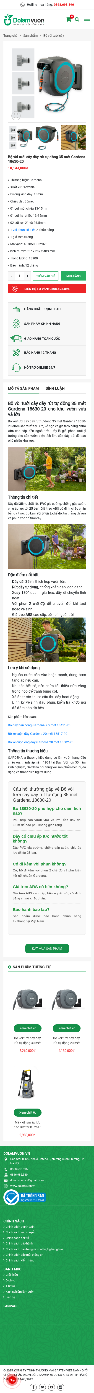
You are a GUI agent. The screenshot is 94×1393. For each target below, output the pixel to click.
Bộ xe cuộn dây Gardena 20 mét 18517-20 (37, 734)
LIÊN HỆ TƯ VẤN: (47, 289)
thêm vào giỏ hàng (45, 278)
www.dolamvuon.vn (22, 1186)
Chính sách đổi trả (17, 1238)
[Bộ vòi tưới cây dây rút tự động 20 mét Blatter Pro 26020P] (66, 1000)
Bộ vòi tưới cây (53, 35)
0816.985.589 (19, 1174)
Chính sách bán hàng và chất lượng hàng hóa (34, 1249)
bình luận (55, 388)
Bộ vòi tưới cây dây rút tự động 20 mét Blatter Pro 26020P (66, 1040)
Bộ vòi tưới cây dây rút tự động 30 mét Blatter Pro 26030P (27, 1040)
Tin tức (10, 1286)
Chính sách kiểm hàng (20, 1260)
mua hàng (73, 276)
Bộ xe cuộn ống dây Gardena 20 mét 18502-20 (40, 742)
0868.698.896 (64, 4)
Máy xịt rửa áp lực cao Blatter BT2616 (27, 1125)
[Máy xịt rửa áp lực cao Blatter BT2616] (27, 1084)
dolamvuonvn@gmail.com (27, 1180)
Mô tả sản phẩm (23, 388)
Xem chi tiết (27, 1028)
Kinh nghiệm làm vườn (20, 1291)
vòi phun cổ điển (24, 230)
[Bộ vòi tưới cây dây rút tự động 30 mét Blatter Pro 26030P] (27, 1000)
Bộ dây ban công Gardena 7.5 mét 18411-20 (39, 725)
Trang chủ (10, 35)
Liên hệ (10, 1297)
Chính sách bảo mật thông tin (24, 1254)
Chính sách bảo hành (19, 1243)
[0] (68, 19)
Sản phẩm (30, 35)
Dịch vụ (10, 1280)
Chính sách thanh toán (20, 1226)
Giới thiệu (12, 1274)
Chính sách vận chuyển (20, 1232)
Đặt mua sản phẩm (47, 948)
